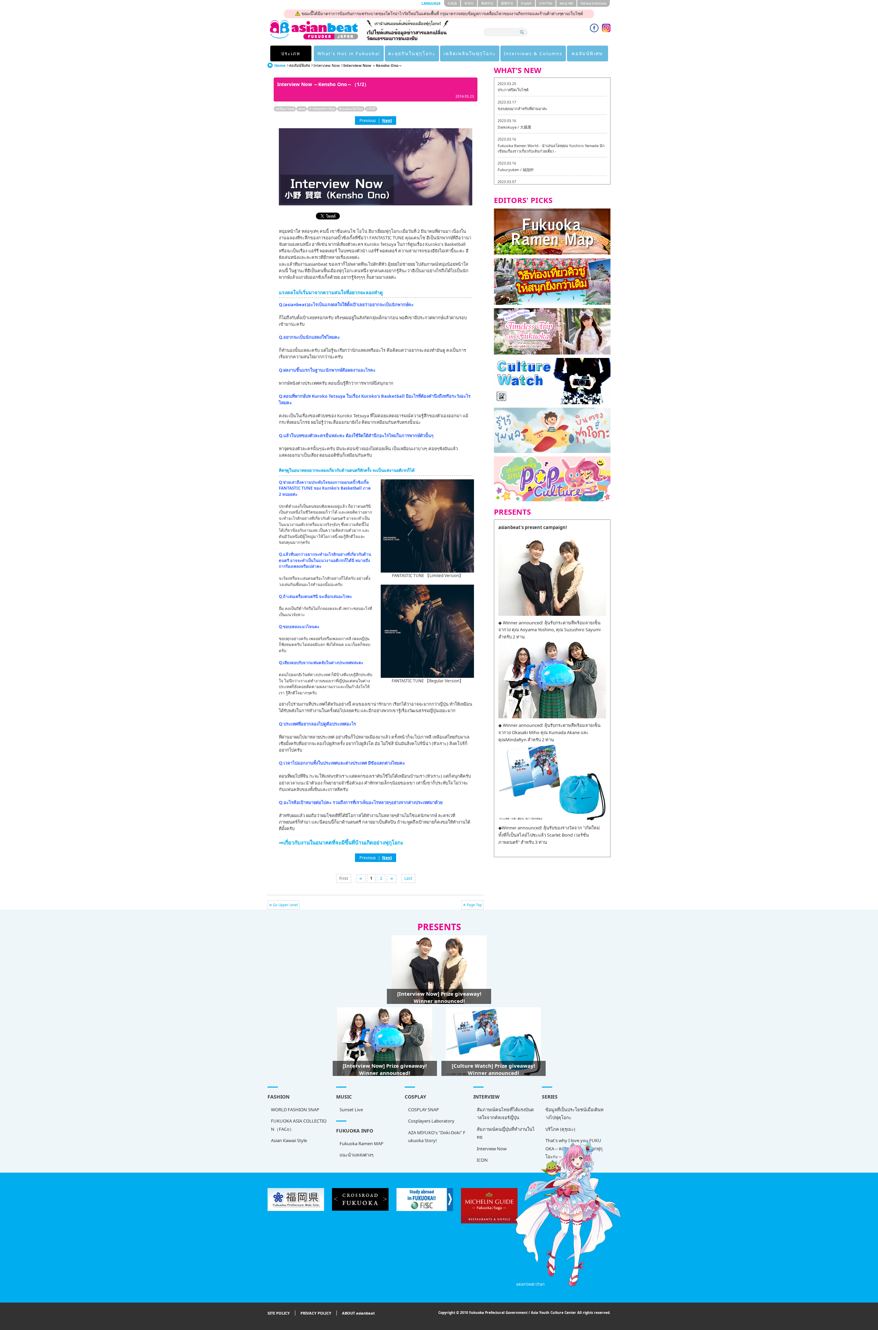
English (526, 3)
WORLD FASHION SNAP (295, 1109)
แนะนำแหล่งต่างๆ (356, 1155)
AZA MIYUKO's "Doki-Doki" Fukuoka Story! (436, 1136)
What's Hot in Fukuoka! (348, 53)
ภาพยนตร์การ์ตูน (322, 108)
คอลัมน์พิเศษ (587, 53)
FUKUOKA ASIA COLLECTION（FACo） (299, 1125)
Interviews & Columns (533, 53)
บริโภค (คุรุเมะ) (560, 1129)
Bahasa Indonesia (593, 3)
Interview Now (326, 65)
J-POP (371, 108)
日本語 (452, 3)
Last (408, 878)
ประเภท (290, 53)
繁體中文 (507, 3)
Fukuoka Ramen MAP (361, 1143)
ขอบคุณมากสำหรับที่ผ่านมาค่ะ (522, 108)
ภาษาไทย (545, 3)
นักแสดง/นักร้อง (351, 108)
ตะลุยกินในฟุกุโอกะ (412, 53)
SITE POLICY (279, 1313)
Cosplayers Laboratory (431, 1121)
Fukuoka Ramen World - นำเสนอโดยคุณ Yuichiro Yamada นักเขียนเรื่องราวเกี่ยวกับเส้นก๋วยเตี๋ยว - (551, 148)
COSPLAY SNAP (423, 1109)
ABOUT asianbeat (358, 1313)
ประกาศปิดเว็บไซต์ (513, 89)
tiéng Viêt (566, 3)
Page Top (474, 904)
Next (387, 120)
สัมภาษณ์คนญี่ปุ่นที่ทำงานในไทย (506, 1133)
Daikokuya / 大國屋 (514, 127)
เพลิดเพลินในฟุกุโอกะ (469, 53)
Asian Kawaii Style (289, 1140)
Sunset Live (351, 1109)
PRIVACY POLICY (315, 1313)
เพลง (301, 108)
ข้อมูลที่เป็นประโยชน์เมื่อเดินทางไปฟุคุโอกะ (574, 1113)
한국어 (469, 3)
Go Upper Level (285, 904)
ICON (482, 1160)
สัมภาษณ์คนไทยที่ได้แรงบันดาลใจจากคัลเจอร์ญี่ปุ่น (505, 1113)
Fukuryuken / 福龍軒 (516, 169)
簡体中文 (487, 3)
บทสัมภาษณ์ (284, 108)
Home (280, 65)
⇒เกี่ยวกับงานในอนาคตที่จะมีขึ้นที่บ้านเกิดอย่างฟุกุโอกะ (341, 842)
